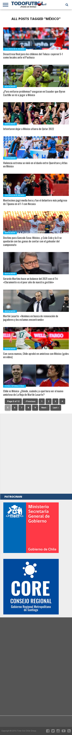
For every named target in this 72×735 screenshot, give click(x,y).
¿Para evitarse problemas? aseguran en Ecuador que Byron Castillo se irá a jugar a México (34, 93)
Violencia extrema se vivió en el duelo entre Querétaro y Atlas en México (35, 164)
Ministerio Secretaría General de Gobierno (31, 527)
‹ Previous (30, 401)
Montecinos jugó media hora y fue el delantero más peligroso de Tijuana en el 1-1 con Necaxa (35, 202)
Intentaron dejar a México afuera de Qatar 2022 (28, 129)
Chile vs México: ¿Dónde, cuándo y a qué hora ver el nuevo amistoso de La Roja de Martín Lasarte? (33, 392)
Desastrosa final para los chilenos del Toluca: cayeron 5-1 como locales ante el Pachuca (33, 55)
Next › (44, 407)
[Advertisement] (36, 454)
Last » (56, 407)
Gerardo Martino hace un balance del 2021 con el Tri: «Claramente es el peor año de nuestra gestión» (30, 280)
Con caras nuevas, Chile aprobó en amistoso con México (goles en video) (36, 355)
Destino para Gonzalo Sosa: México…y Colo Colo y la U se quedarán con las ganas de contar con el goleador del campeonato (32, 241)
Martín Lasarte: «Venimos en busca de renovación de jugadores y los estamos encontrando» (30, 317)
